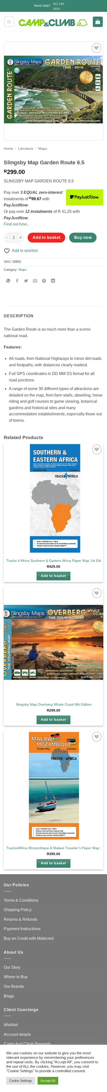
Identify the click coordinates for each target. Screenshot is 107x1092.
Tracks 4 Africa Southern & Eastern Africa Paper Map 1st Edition (56, 561)
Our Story (12, 967)
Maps (42, 148)
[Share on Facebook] (17, 281)
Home (8, 148)
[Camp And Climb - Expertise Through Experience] (54, 23)
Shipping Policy (18, 910)
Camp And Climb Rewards (27, 1044)
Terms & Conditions (21, 900)
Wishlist (11, 1025)
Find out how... (16, 224)
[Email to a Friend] (35, 281)
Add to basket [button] (53, 576)
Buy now (83, 237)
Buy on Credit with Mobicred (29, 938)
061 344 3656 (58, 6)
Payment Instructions (22, 929)
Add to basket (46, 237)
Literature (25, 148)
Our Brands (14, 986)
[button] (9, 22)
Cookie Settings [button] (20, 1081)
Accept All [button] (48, 1081)
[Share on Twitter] (26, 281)
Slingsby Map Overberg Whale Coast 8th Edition (54, 704)
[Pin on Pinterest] (44, 281)
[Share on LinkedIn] (53, 281)
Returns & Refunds (20, 919)
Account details (17, 1034)
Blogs (9, 996)
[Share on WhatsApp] (8, 281)
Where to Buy (16, 977)
